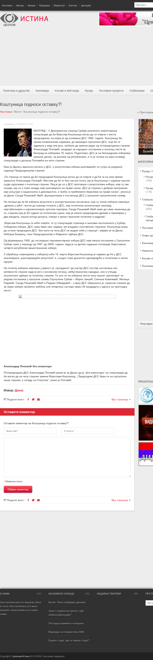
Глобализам (136, 90)
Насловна (7, 5)
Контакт (73, 5)
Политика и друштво (16, 90)
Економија (42, 90)
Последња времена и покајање (66, 623)
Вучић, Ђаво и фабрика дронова (67, 602)
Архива (31, 5)
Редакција (44, 5)
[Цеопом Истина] (24, 25)
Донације (86, 5)
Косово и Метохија (67, 90)
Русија (89, 90)
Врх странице (120, 399)
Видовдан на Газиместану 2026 (66, 632)
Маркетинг (59, 5)
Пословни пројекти (111, 90)
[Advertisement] (78, 57)
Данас (19, 390)
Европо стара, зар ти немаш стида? (69, 640)
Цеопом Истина (21, 656)
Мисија (20, 5)
